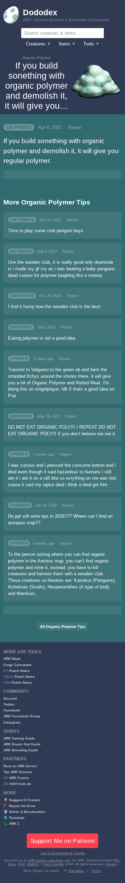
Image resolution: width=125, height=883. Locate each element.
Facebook (11, 710)
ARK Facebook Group (21, 716)
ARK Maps (12, 659)
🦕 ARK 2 (11, 823)
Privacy (111, 864)
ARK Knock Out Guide (22, 744)
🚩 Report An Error (19, 806)
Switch (32, 864)
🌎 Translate (14, 818)
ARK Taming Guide (19, 738)
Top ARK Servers (17, 772)
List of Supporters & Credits (63, 853)
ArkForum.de (20, 784)
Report (75, 127)
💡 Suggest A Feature (21, 800)
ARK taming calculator (46, 860)
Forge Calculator (17, 665)
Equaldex (76, 871)
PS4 (21, 864)
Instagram (11, 722)
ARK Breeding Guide (20, 750)
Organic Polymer (36, 58)
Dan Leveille (54, 864)
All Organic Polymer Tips (62, 626)
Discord (10, 698)
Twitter (9, 704)
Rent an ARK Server (20, 766)
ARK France (19, 778)
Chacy (96, 871)
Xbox (12, 864)
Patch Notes (19, 671)
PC (117, 860)
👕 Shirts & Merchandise (24, 812)
